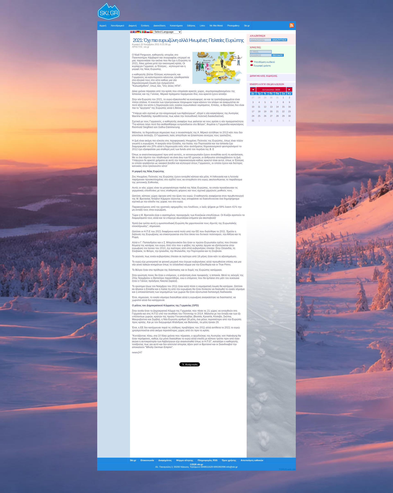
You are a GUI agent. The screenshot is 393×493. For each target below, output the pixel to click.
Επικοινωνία (147, 460)
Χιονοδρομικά (117, 25)
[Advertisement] (207, 11)
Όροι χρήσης (229, 460)
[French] (135, 32)
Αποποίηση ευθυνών (252, 460)
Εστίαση (145, 25)
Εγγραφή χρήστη (262, 65)
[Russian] (148, 32)
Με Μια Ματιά (216, 25)
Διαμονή (133, 25)
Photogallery (233, 25)
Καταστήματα (176, 25)
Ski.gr (247, 25)
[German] (138, 32)
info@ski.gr (232, 467)
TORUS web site (287, 469)
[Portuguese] (144, 32)
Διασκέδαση (159, 25)
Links (202, 25)
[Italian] (141, 32)
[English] (131, 32)
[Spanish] (151, 32)
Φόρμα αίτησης (184, 460)
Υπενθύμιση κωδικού (264, 62)
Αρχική (102, 25)
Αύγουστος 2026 (271, 89)
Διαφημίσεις (165, 460)
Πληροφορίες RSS (207, 460)
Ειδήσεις (191, 25)
